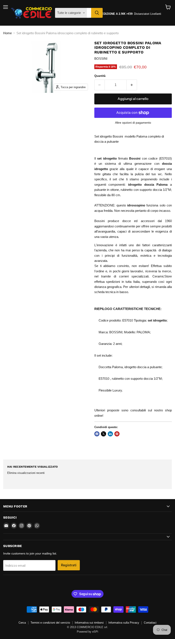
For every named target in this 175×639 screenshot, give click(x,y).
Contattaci (150, 622)
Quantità (99, 75)
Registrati (68, 565)
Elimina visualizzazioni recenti (26, 472)
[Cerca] (97, 13)
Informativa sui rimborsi (89, 622)
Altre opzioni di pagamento (133, 122)
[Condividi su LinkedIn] (110, 433)
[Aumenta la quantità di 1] (132, 85)
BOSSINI (100, 58)
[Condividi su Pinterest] (117, 433)
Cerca (22, 622)
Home (7, 33)
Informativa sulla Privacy (123, 622)
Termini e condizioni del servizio (50, 622)
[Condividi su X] (103, 433)
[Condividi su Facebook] (96, 433)
